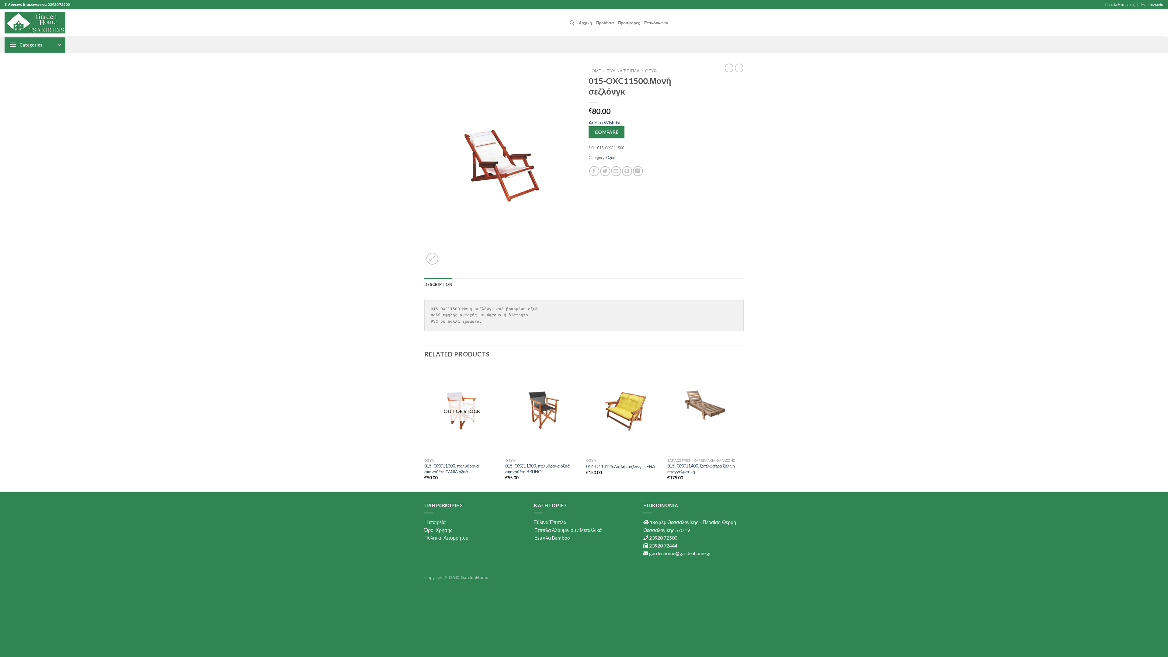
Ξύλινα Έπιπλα (623, 70)
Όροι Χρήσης (438, 530)
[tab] (438, 284)
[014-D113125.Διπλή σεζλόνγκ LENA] (623, 410)
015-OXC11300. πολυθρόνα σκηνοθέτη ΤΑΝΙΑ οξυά (451, 468)
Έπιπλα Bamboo (552, 538)
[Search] (572, 23)
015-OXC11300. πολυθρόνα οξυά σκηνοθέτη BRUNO (537, 468)
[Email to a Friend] (616, 171)
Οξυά (651, 70)
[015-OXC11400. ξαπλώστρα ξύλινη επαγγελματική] (704, 410)
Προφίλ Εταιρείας (1120, 4)
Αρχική (585, 22)
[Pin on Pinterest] (627, 171)
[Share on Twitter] (605, 171)
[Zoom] (432, 259)
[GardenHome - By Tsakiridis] (35, 22)
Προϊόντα (605, 22)
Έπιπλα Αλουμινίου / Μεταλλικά (568, 530)
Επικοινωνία (1152, 4)
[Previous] (424, 428)
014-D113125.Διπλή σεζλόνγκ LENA (620, 466)
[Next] (741, 428)
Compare (607, 132)
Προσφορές (629, 22)
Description (438, 284)
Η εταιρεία (435, 522)
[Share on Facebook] (594, 171)
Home (595, 70)
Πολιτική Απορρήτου (446, 538)
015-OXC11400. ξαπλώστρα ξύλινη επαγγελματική (701, 468)
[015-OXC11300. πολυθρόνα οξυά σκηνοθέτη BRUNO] (542, 410)
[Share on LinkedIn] (638, 171)
